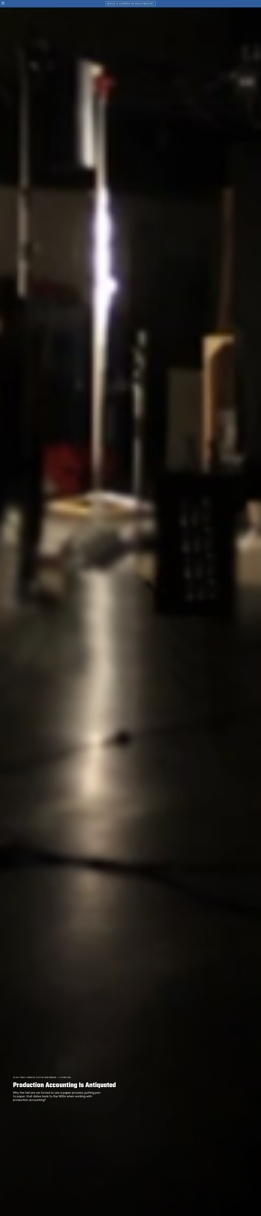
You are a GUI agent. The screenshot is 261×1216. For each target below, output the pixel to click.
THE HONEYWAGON (48, 1077)
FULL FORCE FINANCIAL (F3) (28, 1077)
